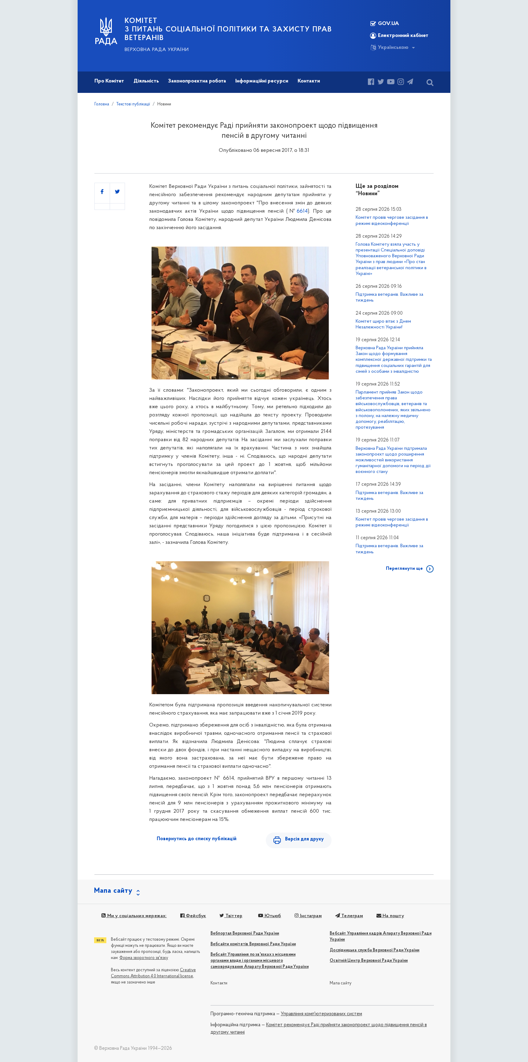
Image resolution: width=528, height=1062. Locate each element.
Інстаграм (310, 916)
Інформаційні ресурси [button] (261, 81)
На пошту (392, 916)
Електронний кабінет (403, 35)
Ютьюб (272, 916)
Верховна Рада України (157, 49)
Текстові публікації (133, 104)
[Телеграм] (410, 83)
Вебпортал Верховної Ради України (245, 933)
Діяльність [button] (146, 81)
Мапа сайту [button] (113, 891)
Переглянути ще (404, 568)
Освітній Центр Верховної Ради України (369, 960)
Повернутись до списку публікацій (197, 839)
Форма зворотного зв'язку (143, 958)
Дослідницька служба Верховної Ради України (374, 950)
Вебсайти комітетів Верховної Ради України (253, 944)
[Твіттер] (380, 82)
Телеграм (351, 916)
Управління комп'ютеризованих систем (321, 1014)
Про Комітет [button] (109, 81)
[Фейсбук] (371, 82)
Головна (101, 104)
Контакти (219, 983)
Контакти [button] (309, 81)
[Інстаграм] (401, 82)
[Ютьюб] (390, 82)
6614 (302, 211)
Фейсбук (195, 916)
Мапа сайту (340, 983)
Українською (393, 47)
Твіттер (233, 916)
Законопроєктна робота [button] (197, 81)
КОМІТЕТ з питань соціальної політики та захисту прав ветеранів (228, 29)
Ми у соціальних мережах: (136, 916)
